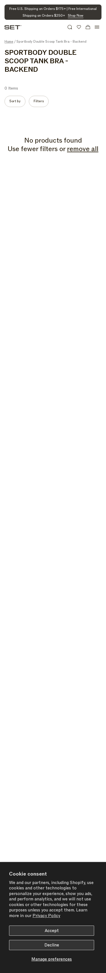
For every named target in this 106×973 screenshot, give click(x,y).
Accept (52, 930)
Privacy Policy (46, 915)
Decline (51, 945)
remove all (82, 149)
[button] (69, 27)
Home (9, 41)
